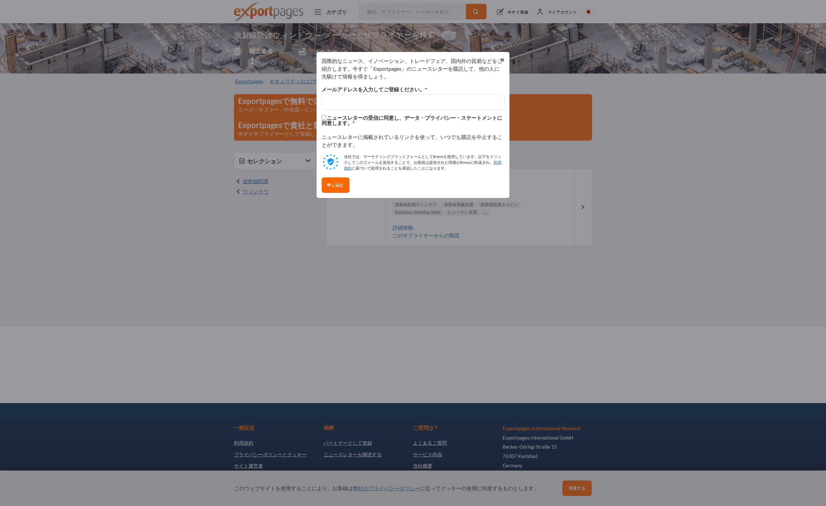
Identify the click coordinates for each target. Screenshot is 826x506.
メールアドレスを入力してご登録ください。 (373, 89)
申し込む (335, 185)
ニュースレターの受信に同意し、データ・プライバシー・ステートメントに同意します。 (412, 120)
